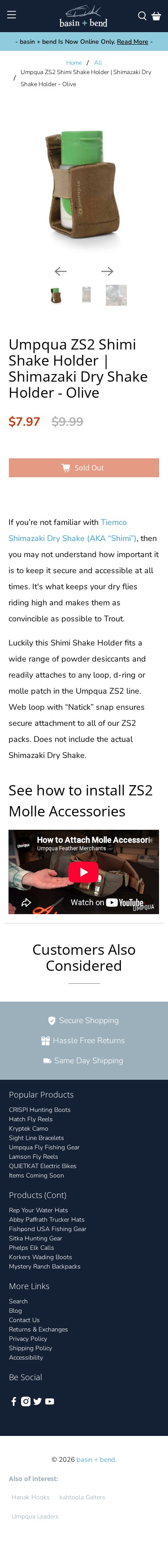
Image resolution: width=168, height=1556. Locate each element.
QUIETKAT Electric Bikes (43, 1166)
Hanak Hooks (31, 1497)
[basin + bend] (84, 16)
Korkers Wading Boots (40, 1257)
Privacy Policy (28, 1339)
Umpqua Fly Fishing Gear (44, 1147)
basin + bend (96, 1459)
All (98, 63)
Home (74, 63)
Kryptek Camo (28, 1128)
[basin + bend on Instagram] (26, 1404)
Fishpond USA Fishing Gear (47, 1229)
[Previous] (60, 271)
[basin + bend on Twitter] (38, 1404)
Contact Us (24, 1320)
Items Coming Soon (36, 1175)
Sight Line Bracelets (36, 1138)
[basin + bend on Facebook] (14, 1404)
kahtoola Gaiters (82, 1497)
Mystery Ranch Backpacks (45, 1266)
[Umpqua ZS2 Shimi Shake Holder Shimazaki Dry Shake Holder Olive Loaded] (84, 183)
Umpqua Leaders (35, 1516)
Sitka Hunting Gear (35, 1238)
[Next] (107, 271)
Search (18, 1301)
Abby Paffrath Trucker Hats (47, 1219)
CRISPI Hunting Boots (40, 1110)
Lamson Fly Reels (33, 1156)
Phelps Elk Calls (31, 1248)
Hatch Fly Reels (31, 1119)
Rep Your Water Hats (38, 1210)
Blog (15, 1310)
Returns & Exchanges (38, 1329)
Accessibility (26, 1357)
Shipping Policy (30, 1348)
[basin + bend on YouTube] (50, 1404)
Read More (132, 41)
